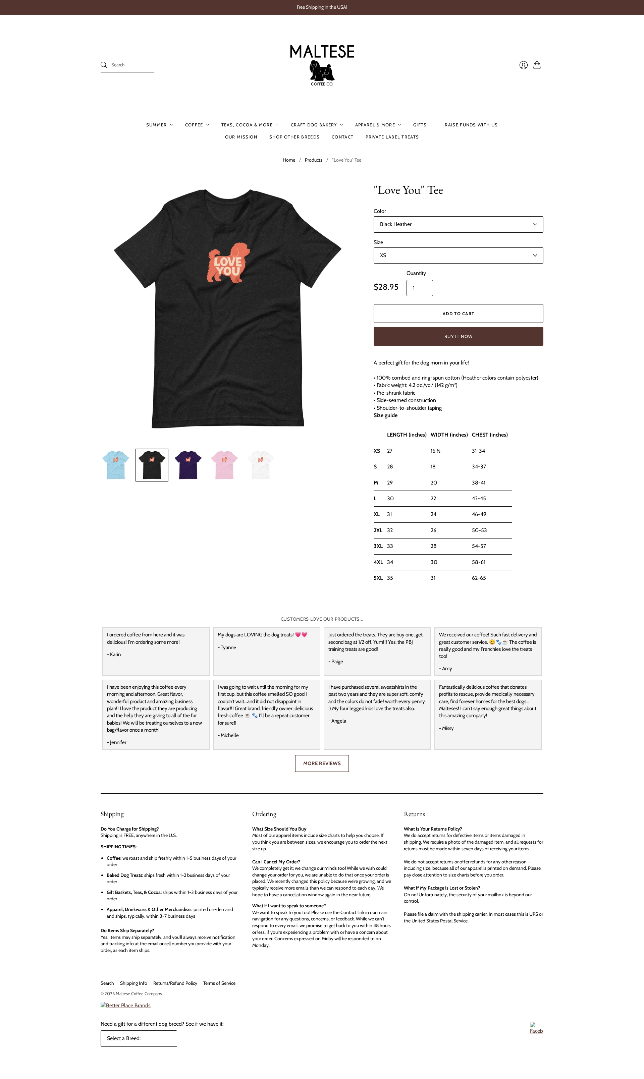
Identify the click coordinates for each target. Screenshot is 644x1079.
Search (107, 983)
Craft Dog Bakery (314, 124)
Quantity (416, 273)
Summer (156, 124)
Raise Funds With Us (471, 124)
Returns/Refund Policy (175, 983)
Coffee (194, 124)
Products (313, 160)
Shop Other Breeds (294, 136)
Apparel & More (375, 124)
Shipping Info (133, 983)
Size (378, 242)
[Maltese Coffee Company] (322, 65)
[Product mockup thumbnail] (116, 465)
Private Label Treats (392, 136)
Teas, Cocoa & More (247, 124)
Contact (343, 136)
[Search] (104, 65)
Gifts (420, 124)
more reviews (322, 763)
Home (289, 160)
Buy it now (458, 336)
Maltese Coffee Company (139, 993)
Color (380, 211)
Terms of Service (219, 983)
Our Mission (241, 136)
